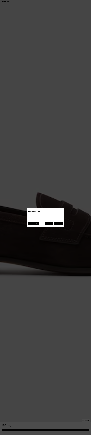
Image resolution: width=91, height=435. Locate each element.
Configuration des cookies (34, 223)
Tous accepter (58, 223)
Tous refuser (49, 223)
